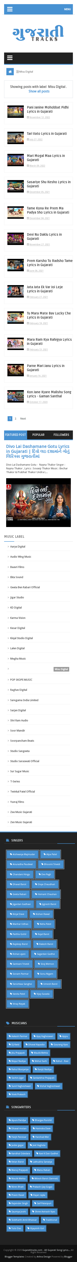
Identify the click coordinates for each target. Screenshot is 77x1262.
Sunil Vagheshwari (21, 1086)
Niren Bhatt (17, 1187)
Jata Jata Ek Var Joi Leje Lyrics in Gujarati (45, 289)
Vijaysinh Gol (37, 1228)
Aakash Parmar (19, 1036)
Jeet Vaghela (39, 1145)
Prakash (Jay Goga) (42, 1187)
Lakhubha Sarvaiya (42, 1161)
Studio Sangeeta (20, 751)
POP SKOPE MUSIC (21, 679)
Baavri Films (17, 567)
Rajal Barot (43, 934)
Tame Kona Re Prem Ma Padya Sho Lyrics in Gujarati (48, 210)
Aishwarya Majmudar (24, 854)
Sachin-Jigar (17, 1078)
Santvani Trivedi (21, 964)
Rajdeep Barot (20, 944)
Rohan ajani (19, 954)
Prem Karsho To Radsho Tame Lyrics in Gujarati (50, 263)
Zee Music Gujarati (21, 812)
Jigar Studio (17, 597)
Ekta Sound (16, 577)
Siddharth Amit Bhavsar (24, 1220)
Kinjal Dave (18, 914)
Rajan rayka (39, 1195)
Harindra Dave (43, 1128)
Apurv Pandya (18, 1120)
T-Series (15, 781)
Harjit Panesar (18, 1137)
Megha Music (18, 658)
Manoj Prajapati (19, 1170)
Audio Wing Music (20, 556)
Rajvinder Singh (19, 1203)
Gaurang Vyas (61, 1044)
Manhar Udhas (20, 924)
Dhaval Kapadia (36, 1044)
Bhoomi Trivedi (52, 864)
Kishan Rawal (43, 914)
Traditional (51, 1220)
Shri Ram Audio (19, 720)
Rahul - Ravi (62, 1061)
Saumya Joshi (18, 1211)
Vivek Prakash (18, 1094)
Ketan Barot (17, 1161)
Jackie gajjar (17, 1145)
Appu (65, 1036)
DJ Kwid (15, 1044)
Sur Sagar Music (19, 771)
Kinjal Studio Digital (21, 638)
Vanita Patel (19, 994)
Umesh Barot (50, 984)
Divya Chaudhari (46, 884)
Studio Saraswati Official (24, 761)
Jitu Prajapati (18, 1053)
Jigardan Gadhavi (22, 904)
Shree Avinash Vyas (45, 1211)
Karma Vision (17, 617)
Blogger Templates (14, 1256)
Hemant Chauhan (47, 894)
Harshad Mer (42, 1137)
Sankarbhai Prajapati (43, 1078)
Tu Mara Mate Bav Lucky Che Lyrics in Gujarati (49, 315)
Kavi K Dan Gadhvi (48, 1153)
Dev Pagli (46, 874)
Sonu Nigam (46, 974)
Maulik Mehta (41, 1053)
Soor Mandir (17, 730)
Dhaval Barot (19, 884)
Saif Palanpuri (44, 1203)
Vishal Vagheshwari (50, 1086)
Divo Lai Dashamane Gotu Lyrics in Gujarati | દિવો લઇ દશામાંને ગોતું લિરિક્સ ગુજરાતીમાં (38, 451)
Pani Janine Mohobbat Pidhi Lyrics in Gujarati (48, 109)
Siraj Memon (47, 964)
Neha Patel (45, 924)
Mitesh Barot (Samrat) (46, 1178)
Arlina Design (44, 1256)
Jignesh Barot (49, 904)
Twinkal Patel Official (22, 791)
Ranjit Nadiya (45, 1069)
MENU (67, 9)
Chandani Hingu (21, 874)
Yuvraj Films (17, 801)
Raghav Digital (18, 689)
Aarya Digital (17, 546)
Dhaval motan (18, 1128)
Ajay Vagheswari (44, 1036)
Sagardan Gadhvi (46, 954)
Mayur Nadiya (18, 1061)
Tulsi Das (16, 1228)
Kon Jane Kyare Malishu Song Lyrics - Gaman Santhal (49, 394)
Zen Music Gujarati (21, 822)
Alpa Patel (51, 854)
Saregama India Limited (24, 700)
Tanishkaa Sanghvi (22, 984)
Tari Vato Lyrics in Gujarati (47, 134)
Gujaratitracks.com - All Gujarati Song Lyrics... (46, 1250)
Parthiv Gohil (19, 934)
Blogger (68, 1256)
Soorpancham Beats (22, 740)
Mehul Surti (41, 1061)
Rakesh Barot (46, 944)
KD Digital (16, 607)
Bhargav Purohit (43, 1120)
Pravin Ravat (17, 1195)
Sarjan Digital (18, 710)
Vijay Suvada (43, 994)
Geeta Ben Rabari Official (25, 587)
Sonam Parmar (21, 974)
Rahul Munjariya (20, 1069)
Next (23, 418)
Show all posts (39, 91)
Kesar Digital (17, 628)
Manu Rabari (43, 1170)
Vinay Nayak (19, 1004)
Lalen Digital (17, 648)
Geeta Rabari (19, 894)
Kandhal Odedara (20, 1153)
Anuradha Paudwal (23, 864)
